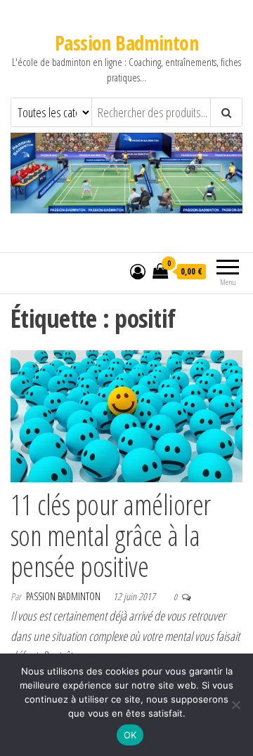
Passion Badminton (126, 42)
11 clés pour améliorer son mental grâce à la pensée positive (111, 535)
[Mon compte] (137, 270)
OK (130, 735)
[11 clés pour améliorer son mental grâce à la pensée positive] (126, 414)
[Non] (235, 705)
